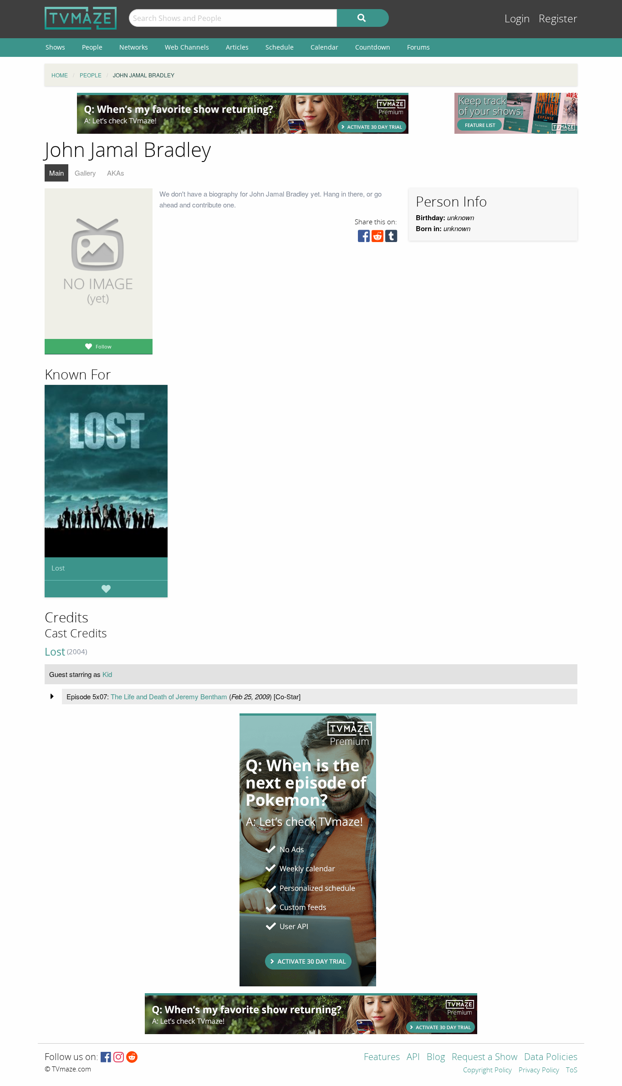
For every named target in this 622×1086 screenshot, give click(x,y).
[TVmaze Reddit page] (132, 1057)
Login (517, 19)
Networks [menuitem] (133, 47)
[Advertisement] (242, 113)
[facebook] (364, 238)
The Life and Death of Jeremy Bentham (169, 696)
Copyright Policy (487, 1070)
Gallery (85, 172)
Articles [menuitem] (237, 47)
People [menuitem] (92, 47)
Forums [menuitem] (418, 47)
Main (56, 172)
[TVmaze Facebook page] (106, 1057)
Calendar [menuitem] (324, 47)
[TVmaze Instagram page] (118, 1057)
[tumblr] (391, 238)
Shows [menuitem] (55, 47)
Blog (436, 1057)
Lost (58, 567)
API (413, 1057)
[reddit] (377, 238)
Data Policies (550, 1057)
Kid (107, 674)
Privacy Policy (539, 1070)
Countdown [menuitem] (372, 47)
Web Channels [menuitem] (187, 47)
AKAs (115, 172)
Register (558, 19)
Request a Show (484, 1057)
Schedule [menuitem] (279, 47)
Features (382, 1057)
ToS (571, 1070)
